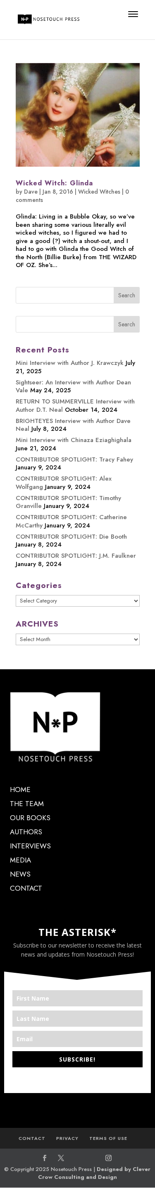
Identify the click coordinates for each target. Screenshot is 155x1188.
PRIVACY (67, 1138)
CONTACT (26, 888)
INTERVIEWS (30, 846)
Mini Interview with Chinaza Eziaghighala (73, 440)
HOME (20, 789)
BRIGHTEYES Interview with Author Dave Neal (73, 425)
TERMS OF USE (108, 1138)
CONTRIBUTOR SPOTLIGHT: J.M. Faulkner (76, 555)
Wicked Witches (99, 191)
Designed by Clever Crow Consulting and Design (94, 1173)
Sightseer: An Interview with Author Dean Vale (73, 386)
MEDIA (20, 860)
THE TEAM (27, 804)
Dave (31, 191)
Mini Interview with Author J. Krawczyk (70, 362)
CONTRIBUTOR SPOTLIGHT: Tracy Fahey (74, 459)
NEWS (20, 874)
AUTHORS (26, 832)
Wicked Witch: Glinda (54, 183)
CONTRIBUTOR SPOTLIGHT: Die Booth (71, 536)
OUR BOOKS (30, 818)
